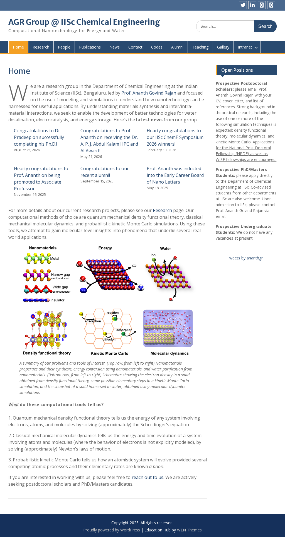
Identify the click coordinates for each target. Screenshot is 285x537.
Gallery (223, 47)
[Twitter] (243, 5)
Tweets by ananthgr (245, 258)
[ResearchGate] (262, 5)
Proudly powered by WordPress (111, 530)
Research (41, 47)
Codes (157, 47)
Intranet (245, 47)
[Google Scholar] (271, 5)
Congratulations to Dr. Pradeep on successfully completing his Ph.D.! (39, 137)
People (64, 47)
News (114, 47)
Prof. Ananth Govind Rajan (148, 93)
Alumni (177, 47)
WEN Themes (189, 530)
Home (18, 47)
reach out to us (147, 477)
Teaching (200, 47)
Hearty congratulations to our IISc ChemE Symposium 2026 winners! (175, 137)
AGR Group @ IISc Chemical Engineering (84, 22)
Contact (135, 47)
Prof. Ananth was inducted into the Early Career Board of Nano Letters (175, 175)
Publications (90, 47)
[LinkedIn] (252, 5)
